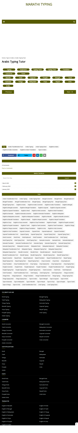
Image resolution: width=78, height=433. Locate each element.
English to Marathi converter (61, 216)
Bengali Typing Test (48, 202)
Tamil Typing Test (44, 273)
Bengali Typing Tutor (61, 202)
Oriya (45, 82)
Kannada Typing (38, 243)
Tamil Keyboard (67, 270)
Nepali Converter (7, 258)
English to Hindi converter (39, 210)
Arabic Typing (29, 147)
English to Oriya (7, 222)
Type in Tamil (70, 281)
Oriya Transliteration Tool (21, 264)
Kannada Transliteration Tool (24, 243)
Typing (9, 69)
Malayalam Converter (23, 246)
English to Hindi (25, 210)
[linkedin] (37, 155)
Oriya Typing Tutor (56, 264)
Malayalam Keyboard (48, 246)
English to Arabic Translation (28, 150)
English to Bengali (67, 205)
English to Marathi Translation (11, 219)
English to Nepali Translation (57, 219)
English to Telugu (69, 225)
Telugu (20, 82)
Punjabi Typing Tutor (21, 270)
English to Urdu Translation (10, 231)
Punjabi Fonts (18, 267)
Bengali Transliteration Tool (22, 202)
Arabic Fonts (5, 397)
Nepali (58, 82)
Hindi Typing (63, 237)
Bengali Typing (36, 202)
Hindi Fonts (17, 237)
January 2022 (39, 189)
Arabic (8, 86)
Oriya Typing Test (44, 264)
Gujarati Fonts (36, 231)
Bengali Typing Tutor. (8, 205)
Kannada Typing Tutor (64, 243)
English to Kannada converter (23, 213)
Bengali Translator (8, 202)
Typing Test (52, 69)
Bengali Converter (47, 199)
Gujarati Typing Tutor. (64, 234)
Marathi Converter (23, 252)
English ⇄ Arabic (6, 424)
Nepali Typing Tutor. (33, 261)
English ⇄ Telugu (44, 412)
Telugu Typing (56, 276)
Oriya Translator (7, 264)
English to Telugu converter (10, 228)
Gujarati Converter (25, 231)
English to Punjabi (51, 222)
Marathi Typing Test (36, 255)
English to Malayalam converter (11, 216)
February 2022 (39, 186)
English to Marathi (46, 216)
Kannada (8, 82)
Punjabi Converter (8, 267)
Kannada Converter (45, 240)
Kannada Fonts (56, 240)
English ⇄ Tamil (43, 409)
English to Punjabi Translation (11, 225)
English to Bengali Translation (28, 207)
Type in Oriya (50, 281)
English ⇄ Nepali (44, 418)
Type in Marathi (31, 281)
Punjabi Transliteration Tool (56, 267)
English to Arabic (53, 147)
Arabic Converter (7, 343)
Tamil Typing (34, 273)
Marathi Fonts (34, 252)
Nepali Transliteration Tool (54, 258)
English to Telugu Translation (27, 228)
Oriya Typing (33, 264)
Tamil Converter (47, 270)
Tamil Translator (7, 273)
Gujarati (32, 78)
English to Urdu (42, 228)
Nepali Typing (67, 258)
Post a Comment (7, 168)
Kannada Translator (8, 243)
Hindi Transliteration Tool (51, 237)
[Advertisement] (39, 39)
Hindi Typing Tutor (20, 240)
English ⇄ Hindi (43, 406)
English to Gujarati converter (58, 207)
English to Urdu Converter (55, 228)
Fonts (23, 73)
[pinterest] (34, 155)
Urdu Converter (43, 340)
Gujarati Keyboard (47, 231)
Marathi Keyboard (45, 252)
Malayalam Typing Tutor (55, 249)
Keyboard (23, 69)
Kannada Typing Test (50, 243)
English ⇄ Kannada (7, 415)
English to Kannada (8, 213)
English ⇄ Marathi (7, 406)
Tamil (70, 78)
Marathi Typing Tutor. (63, 255)
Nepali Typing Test (8, 261)
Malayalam (32, 82)
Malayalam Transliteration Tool (11, 249)
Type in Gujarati (54, 279)
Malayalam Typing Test (40, 249)
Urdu (70, 82)
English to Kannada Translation (41, 213)
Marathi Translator (57, 252)
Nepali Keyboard (28, 258)
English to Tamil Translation (55, 225)
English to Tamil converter (39, 225)
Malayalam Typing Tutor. (9, 252)
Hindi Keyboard (26, 237)
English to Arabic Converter (10, 150)
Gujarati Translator (59, 231)
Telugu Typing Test (67, 276)
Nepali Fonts (17, 258)
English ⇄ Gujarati (44, 415)
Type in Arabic (10, 58)
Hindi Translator (37, 237)
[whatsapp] (41, 155)
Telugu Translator (28, 276)
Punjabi (45, 78)
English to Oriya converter (20, 222)
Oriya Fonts (56, 261)
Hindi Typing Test (7, 240)
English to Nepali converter (39, 219)
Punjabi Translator (41, 267)
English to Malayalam (58, 213)
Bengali (57, 78)
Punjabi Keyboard (29, 267)
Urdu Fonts (42, 394)
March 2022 (39, 183)
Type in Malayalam (19, 281)
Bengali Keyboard (69, 199)
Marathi (8, 78)
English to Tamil (25, 225)
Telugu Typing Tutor (8, 279)
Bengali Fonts (58, 199)
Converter (9, 73)
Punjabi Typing (70, 267)
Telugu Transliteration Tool (43, 276)
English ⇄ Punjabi (7, 421)
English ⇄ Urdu (43, 421)
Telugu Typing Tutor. (21, 279)
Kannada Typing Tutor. (9, 246)
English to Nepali (25, 219)
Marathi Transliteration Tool (10, 255)
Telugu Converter (68, 273)
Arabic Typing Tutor (41, 147)
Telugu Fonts (6, 276)
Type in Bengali (43, 279)
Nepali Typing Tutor (20, 261)
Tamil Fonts (57, 270)
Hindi (20, 78)
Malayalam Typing (27, 249)
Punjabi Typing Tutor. (35, 270)
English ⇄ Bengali (7, 409)
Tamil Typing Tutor (57, 273)
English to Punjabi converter (66, 222)
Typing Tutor (37, 69)
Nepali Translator (40, 258)
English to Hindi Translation (55, 210)
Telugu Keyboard (16, 276)
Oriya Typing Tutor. (69, 264)
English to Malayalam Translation (31, 216)
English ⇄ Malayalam (8, 412)
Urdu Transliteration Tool (29, 284)
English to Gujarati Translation (11, 210)
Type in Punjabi (61, 281)
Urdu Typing (41, 284)
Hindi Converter (7, 237)
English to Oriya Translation (37, 222)
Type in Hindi (64, 279)
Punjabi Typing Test (8, 270)
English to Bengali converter (10, 207)
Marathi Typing (24, 255)
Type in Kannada (7, 281)
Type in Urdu (16, 284)
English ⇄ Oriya (6, 418)
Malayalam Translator (62, 246)
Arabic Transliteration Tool (15, 147)
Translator (66, 69)
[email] (44, 155)
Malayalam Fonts (35, 246)
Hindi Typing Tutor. (32, 240)
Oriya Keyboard (65, 261)
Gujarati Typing (24, 234)
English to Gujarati (43, 207)
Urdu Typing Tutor (52, 284)
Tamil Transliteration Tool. (21, 273)
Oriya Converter (46, 261)
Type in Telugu (7, 284)
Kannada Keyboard (68, 240)
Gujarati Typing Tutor (50, 234)
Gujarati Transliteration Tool (10, 234)
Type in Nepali (41, 281)
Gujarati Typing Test (36, 234)
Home (3, 58)
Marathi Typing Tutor (49, 255)
